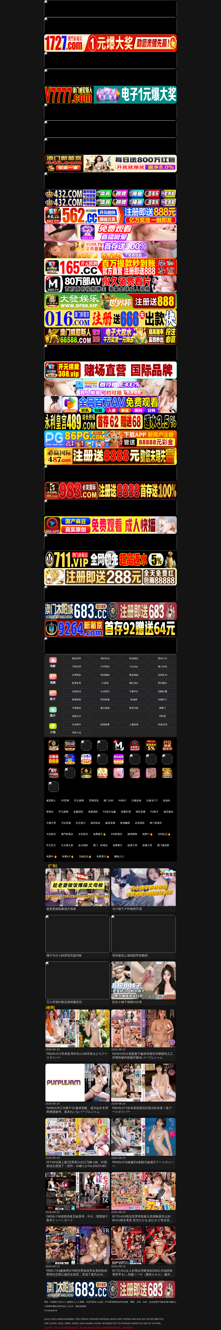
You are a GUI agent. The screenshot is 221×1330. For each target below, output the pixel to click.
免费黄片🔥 (103, 856)
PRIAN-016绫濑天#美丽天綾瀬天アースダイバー (143, 1164)
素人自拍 (162, 666)
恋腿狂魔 (162, 691)
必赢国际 (78, 811)
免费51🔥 (147, 834)
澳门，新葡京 (100, 845)
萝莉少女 (162, 658)
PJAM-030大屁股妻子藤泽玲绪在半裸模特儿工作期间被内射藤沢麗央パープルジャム (142, 1055)
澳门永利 (108, 800)
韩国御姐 (105, 674)
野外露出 (162, 682)
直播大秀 (147, 845)
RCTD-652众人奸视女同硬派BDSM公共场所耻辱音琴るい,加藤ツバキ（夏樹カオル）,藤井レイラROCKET (142, 1274)
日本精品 (105, 666)
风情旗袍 (76, 699)
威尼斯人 (51, 800)
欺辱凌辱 (76, 682)
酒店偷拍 (168, 811)
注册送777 (152, 800)
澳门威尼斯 (163, 845)
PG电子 (122, 800)
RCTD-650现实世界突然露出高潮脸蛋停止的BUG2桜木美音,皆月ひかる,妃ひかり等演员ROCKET (141, 1220)
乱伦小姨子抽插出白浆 (127, 1002)
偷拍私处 (95, 822)
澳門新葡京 (67, 834)
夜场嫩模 (125, 822)
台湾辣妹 (76, 674)
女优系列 (105, 691)
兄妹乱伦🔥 (85, 856)
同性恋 (162, 716)
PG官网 (65, 800)
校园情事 (105, 724)
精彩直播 (141, 811)
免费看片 (118, 845)
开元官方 (51, 845)
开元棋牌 (79, 800)
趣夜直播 (110, 822)
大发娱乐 (51, 834)
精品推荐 (76, 658)
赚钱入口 (119, 856)
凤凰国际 (93, 811)
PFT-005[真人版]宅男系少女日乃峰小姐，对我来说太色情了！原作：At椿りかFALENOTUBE (76, 1164)
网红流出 (133, 682)
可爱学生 (133, 691)
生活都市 (76, 724)
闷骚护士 (162, 699)
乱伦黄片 (81, 822)
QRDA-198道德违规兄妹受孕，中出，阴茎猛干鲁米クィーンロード (77, 1218)
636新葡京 (116, 834)
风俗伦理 (162, 724)
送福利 (166, 800)
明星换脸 (105, 699)
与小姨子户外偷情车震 (127, 909)
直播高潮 (126, 811)
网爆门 (162, 707)
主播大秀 (51, 822)
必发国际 (140, 822)
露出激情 (105, 707)
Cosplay (134, 666)
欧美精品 (133, 658)
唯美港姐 (133, 674)
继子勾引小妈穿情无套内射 (64, 955)
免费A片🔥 (68, 856)
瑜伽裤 (133, 699)
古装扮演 (76, 691)
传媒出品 (76, 716)
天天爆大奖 (67, 845)
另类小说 (76, 732)
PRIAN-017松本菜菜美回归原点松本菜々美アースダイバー (142, 1110)
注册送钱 (136, 800)
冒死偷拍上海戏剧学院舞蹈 (130, 955)
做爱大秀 (132, 845)
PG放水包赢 (109, 811)
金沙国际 (83, 845)
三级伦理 (76, 666)
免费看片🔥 (99, 834)
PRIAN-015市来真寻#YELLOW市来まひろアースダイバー (77, 1055)
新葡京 (50, 811)
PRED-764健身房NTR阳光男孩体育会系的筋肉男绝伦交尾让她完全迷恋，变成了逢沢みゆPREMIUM (76, 1274)
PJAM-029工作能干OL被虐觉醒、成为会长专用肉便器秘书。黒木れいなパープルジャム (77, 1110)
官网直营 (94, 800)
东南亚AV (162, 674)
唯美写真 (133, 707)
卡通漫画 (76, 707)
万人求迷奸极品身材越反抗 (64, 1002)
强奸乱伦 (105, 658)
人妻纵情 (133, 724)
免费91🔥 (51, 856)
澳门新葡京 (156, 822)
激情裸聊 (132, 834)
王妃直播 (66, 822)
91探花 (105, 682)
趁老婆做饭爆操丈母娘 (61, 909)
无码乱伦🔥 (164, 834)
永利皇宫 (83, 834)
